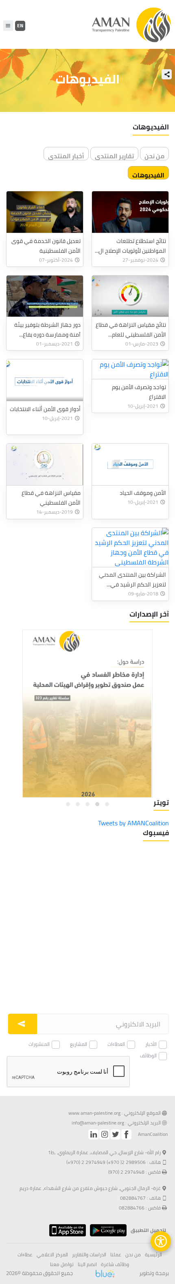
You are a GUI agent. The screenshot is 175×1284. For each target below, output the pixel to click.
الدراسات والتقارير (89, 1254)
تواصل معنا (62, 1264)
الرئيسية (153, 1254)
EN (20, 25)
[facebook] (126, 1134)
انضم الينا (87, 1264)
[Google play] (106, 1230)
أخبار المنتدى (66, 155)
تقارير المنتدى (114, 155)
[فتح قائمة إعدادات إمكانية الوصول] (161, 1241)
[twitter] (115, 1134)
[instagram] (104, 1134)
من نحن (154, 155)
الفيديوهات (148, 174)
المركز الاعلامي (52, 1254)
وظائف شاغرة (115, 1264)
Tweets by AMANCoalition (133, 823)
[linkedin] (93, 1134)
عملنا (115, 1254)
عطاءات (25, 1254)
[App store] (65, 1230)
